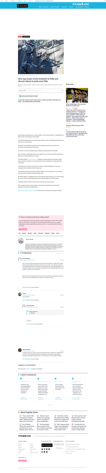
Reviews (20, 447)
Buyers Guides (21, 449)
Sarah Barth (29, 239)
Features (20, 451)
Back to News (22, 34)
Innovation (47, 233)
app (19, 233)
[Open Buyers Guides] (59, 7)
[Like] (61, 260)
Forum (31, 444)
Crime (35, 233)
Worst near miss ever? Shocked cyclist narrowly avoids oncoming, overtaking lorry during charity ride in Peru (78, 419)
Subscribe (24, 229)
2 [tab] (50, 405)
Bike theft (30, 233)
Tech (19, 452)
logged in (28, 369)
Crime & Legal (26, 36)
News (19, 445)
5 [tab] (54, 405)
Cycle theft (40, 233)
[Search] (1, 1)
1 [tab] (49, 405)
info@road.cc (77, 444)
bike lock (24, 233)
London (52, 233)
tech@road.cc (75, 446)
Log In (23, 287)
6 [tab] (55, 405)
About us (20, 444)
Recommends (33, 449)
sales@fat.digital (81, 449)
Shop (31, 451)
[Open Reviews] (49, 7)
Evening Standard (31, 159)
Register (28, 287)
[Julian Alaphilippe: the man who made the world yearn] (77, 95)
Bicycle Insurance (34, 452)
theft (58, 233)
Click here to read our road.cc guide (27, 190)
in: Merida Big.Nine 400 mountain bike (41, 398)
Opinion (32, 445)
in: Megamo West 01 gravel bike (24, 398)
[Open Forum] (74, 7)
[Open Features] (67, 7)
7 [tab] (56, 405)
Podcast (32, 447)
